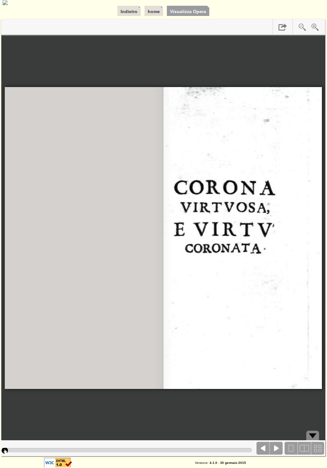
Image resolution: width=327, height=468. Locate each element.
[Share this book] (282, 27)
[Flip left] (263, 448)
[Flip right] (276, 448)
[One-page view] (291, 448)
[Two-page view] (304, 448)
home (154, 11)
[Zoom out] (302, 27)
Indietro (129, 11)
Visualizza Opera (188, 11)
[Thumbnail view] (317, 448)
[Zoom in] (315, 27)
